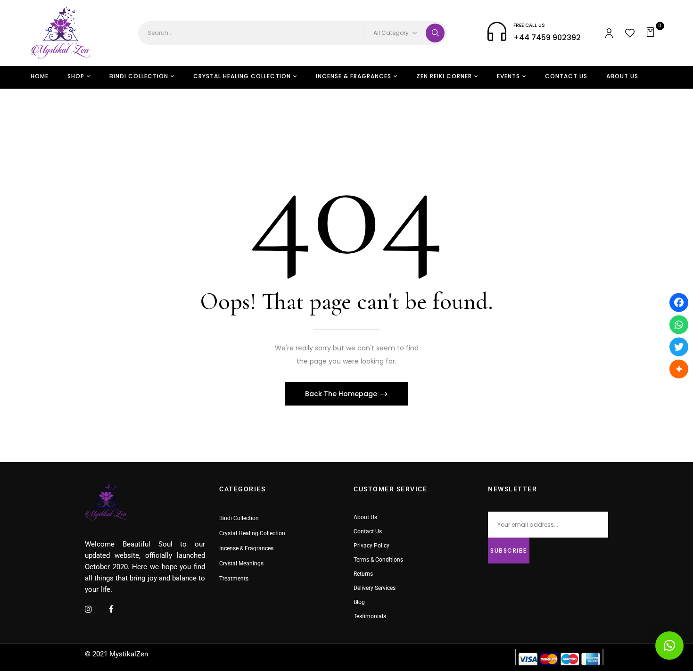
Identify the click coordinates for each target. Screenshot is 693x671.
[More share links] (678, 368)
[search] (435, 33)
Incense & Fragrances (246, 548)
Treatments (233, 578)
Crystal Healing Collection (252, 533)
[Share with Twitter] (678, 346)
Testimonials (370, 616)
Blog (359, 602)
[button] (652, 33)
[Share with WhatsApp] (678, 324)
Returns (363, 574)
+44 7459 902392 (547, 37)
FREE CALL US (529, 25)
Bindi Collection (239, 518)
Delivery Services (375, 588)
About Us (365, 517)
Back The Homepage (342, 393)
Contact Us (368, 531)
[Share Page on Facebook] (678, 302)
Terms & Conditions (378, 559)
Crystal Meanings (241, 563)
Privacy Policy (371, 545)
